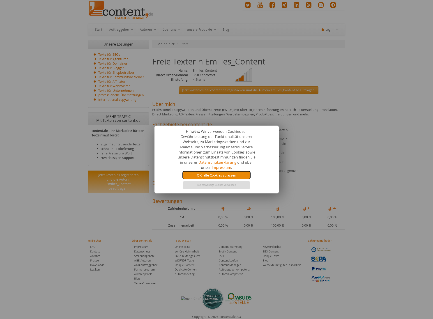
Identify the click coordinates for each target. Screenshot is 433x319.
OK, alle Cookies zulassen (216, 175)
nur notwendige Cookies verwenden (216, 185)
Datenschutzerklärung (217, 162)
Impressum (221, 167)
